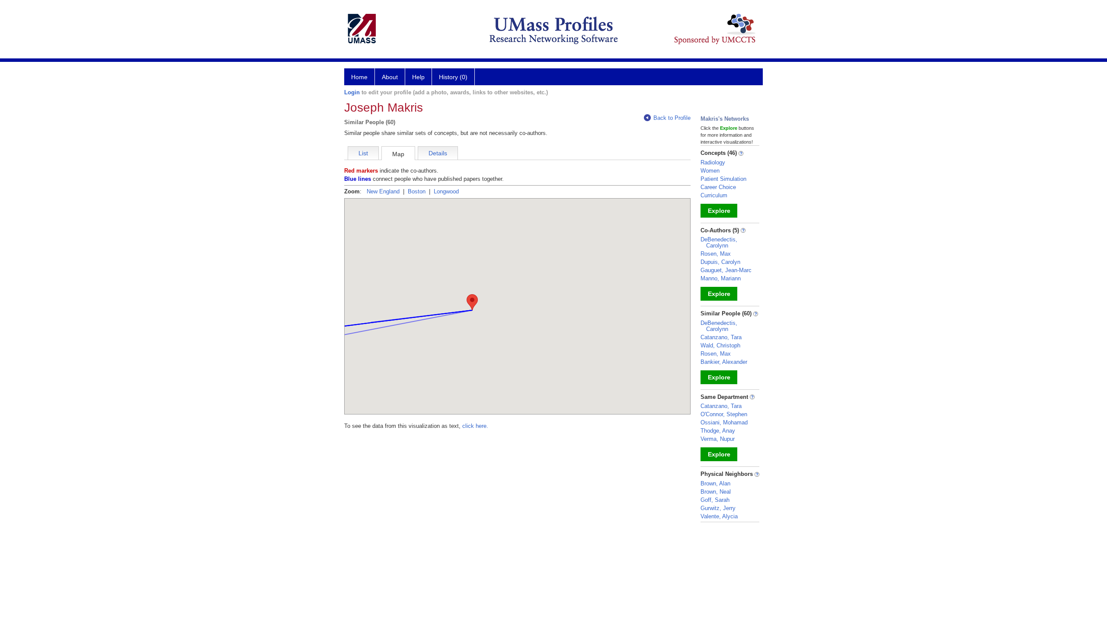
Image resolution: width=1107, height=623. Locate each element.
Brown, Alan (715, 483)
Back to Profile (672, 118)
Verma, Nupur (718, 439)
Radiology (713, 162)
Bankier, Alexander (724, 362)
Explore (719, 210)
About (390, 77)
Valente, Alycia (719, 516)
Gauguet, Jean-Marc (726, 270)
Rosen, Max (716, 253)
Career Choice (718, 187)
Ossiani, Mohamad (724, 422)
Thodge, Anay (718, 430)
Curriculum (714, 195)
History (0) (453, 77)
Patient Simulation (723, 179)
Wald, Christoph (720, 345)
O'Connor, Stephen (724, 414)
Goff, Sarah (715, 500)
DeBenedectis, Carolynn (719, 242)
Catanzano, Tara (721, 337)
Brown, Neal (716, 491)
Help (418, 77)
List (363, 153)
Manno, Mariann (721, 278)
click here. (475, 426)
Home (359, 77)
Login (352, 92)
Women (710, 170)
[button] (472, 302)
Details (438, 153)
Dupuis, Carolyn (720, 262)
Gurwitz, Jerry (718, 508)
